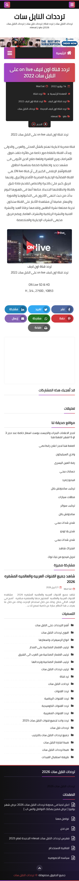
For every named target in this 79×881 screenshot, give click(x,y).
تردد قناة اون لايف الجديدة (53, 108)
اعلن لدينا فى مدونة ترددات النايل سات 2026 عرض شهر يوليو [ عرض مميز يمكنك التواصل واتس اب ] (39, 807)
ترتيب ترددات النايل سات (55, 669)
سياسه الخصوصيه (58, 857)
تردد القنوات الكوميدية (55, 705)
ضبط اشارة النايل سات (56, 742)
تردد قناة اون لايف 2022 (30, 101)
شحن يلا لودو (67, 531)
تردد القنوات (61, 691)
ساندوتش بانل (67, 514)
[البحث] (7, 5)
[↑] (39, 868)
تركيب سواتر (67, 505)
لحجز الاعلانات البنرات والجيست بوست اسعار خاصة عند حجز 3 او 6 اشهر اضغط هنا (40, 435)
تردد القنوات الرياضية (56, 698)
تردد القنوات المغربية (56, 713)
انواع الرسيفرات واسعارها (54, 639)
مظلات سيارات (66, 497)
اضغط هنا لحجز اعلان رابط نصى (57, 445)
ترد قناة (64, 676)
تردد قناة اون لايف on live (52, 134)
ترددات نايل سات (59, 727)
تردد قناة (38, 93)
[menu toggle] (72, 5)
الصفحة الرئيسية (58, 93)
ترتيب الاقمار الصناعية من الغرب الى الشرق (43, 654)
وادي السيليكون (65, 454)
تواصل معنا (62, 818)
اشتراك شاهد (67, 548)
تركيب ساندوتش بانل (63, 488)
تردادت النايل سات (58, 683)
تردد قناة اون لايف (57, 101)
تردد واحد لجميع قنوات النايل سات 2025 (45, 720)
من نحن (64, 828)
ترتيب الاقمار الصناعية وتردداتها (50, 661)
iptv (65, 116)
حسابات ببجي (67, 471)
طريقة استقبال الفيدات (55, 757)
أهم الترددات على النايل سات (52, 625)
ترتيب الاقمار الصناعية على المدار (49, 647)
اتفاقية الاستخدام (59, 848)
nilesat (54, 116)
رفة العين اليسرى (64, 462)
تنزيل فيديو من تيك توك (61, 556)
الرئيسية (61, 53)
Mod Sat (68, 589)
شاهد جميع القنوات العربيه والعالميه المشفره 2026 (39, 579)
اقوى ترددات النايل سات (55, 632)
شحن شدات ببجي (65, 522)
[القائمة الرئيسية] (9, 52)
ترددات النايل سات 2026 (61, 786)
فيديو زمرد (68, 480)
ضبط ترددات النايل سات (55, 749)
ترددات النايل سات (39, 16)
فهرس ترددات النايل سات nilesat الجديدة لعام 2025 (39, 838)
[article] (39, 350)
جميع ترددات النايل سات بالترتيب (50, 735)
